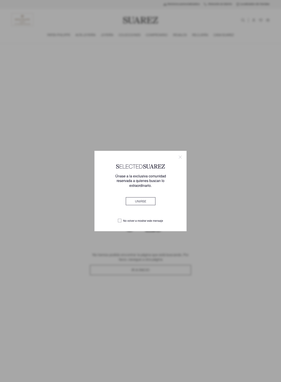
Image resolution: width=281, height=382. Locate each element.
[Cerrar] (180, 157)
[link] (140, 201)
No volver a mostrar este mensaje (143, 220)
